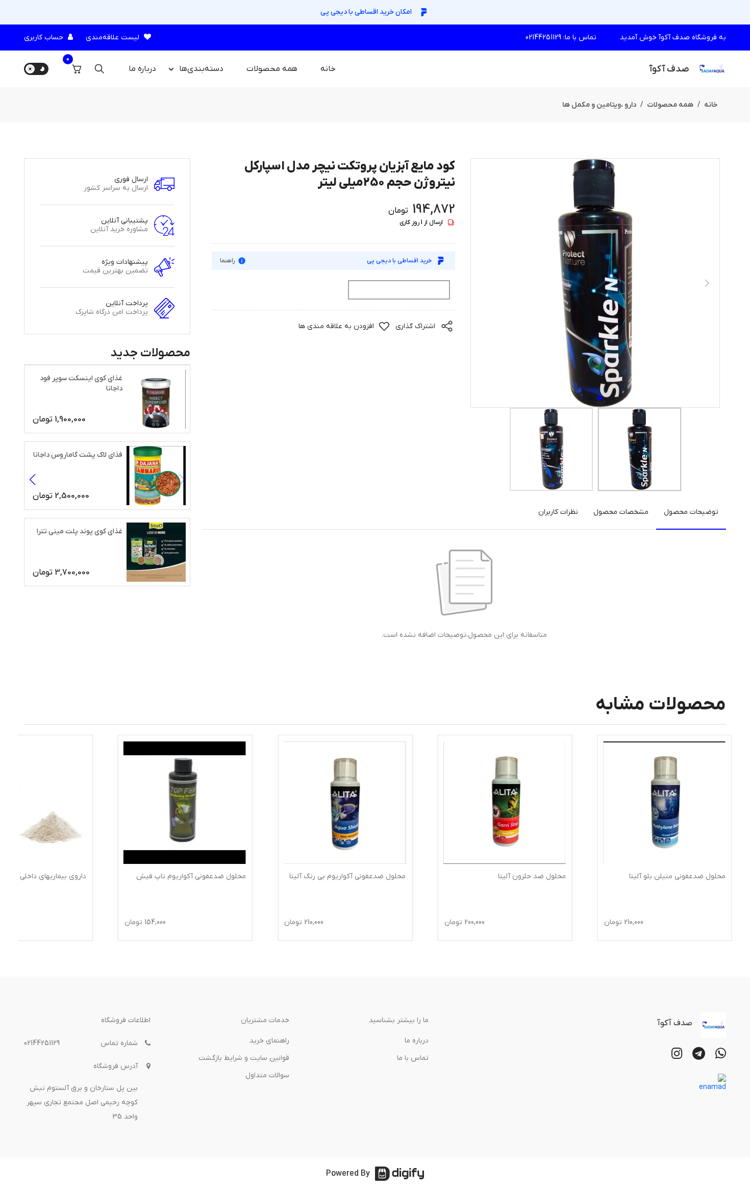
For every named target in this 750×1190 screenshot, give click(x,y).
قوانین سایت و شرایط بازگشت (243, 1058)
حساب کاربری (43, 37)
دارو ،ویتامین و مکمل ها (599, 105)
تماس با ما (413, 1058)
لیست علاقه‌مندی (112, 37)
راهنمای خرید (269, 1041)
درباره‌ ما (142, 69)
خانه (328, 69)
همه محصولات (271, 69)
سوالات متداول (267, 1075)
